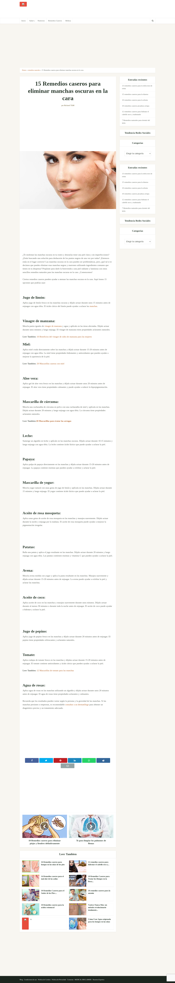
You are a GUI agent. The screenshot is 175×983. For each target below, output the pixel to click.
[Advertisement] (112, 9)
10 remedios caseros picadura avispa (135, 106)
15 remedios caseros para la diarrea (135, 94)
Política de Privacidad (59, 979)
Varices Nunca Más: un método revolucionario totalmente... (97, 907)
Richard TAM (69, 105)
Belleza (68, 21)
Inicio (23, 21)
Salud (31, 21)
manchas (93, 306)
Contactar (70, 979)
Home (24, 70)
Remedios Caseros (55, 21)
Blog (21, 979)
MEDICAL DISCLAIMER (83, 979)
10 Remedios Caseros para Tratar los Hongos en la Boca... (99, 878)
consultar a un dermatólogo (77, 704)
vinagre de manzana (53, 326)
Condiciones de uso (30, 979)
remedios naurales (34, 70)
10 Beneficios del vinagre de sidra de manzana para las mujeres (64, 336)
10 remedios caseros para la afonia (135, 100)
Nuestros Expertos (98, 979)
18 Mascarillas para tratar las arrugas (53, 421)
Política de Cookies (44, 979)
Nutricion (41, 21)
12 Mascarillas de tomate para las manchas (55, 670)
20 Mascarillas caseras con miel (50, 363)
